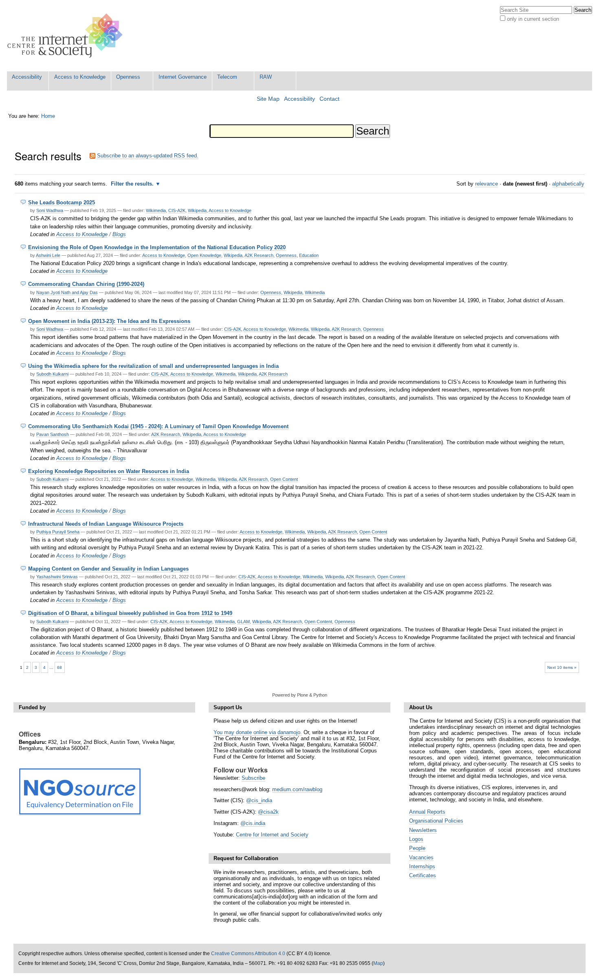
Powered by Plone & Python (299, 695)
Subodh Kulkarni (52, 374)
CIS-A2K (176, 210)
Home (48, 116)
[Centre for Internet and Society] (67, 35)
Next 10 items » (562, 667)
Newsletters (423, 830)
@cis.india (252, 823)
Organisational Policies (436, 821)
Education (309, 255)
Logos (416, 839)
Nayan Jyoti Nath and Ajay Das (67, 292)
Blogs (119, 234)
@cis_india (259, 800)
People (417, 848)
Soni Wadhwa (49, 210)
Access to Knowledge (80, 77)
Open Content (284, 479)
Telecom (227, 77)
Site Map (268, 99)
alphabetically (568, 184)
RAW (266, 77)
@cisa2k (268, 812)
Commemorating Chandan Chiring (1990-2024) (86, 284)
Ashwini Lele (48, 255)
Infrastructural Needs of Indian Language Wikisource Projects (105, 524)
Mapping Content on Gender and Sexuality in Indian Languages (108, 569)
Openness (128, 77)
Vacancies (421, 857)
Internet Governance (183, 77)
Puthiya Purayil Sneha (57, 531)
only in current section (533, 19)
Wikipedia (197, 210)
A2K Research (258, 255)
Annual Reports (427, 812)
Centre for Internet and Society (272, 835)
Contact (329, 99)
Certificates (422, 875)
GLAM (243, 621)
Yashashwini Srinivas (57, 576)
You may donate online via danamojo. (258, 732)
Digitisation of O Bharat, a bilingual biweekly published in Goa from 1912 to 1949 (130, 613)
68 (59, 667)
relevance (486, 184)
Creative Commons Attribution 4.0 (248, 953)
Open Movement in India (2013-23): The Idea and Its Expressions (109, 321)
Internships (422, 866)
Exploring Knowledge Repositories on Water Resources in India (108, 471)
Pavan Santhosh (52, 434)
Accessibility (27, 77)
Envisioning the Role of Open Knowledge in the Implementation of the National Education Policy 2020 (157, 247)
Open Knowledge (204, 255)
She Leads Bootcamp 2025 (61, 202)
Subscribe (253, 778)
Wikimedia (156, 210)
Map (378, 963)
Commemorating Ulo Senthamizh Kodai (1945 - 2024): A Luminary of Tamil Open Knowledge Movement (158, 426)
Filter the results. (133, 184)
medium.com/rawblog (297, 789)
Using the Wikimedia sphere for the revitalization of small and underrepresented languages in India (153, 366)
